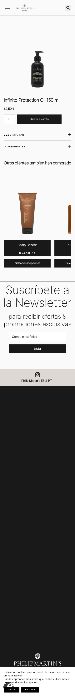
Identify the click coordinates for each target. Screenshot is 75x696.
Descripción (14, 134)
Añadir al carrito (39, 119)
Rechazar (30, 689)
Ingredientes (15, 146)
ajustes (32, 682)
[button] (8, 7)
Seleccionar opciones (27, 263)
